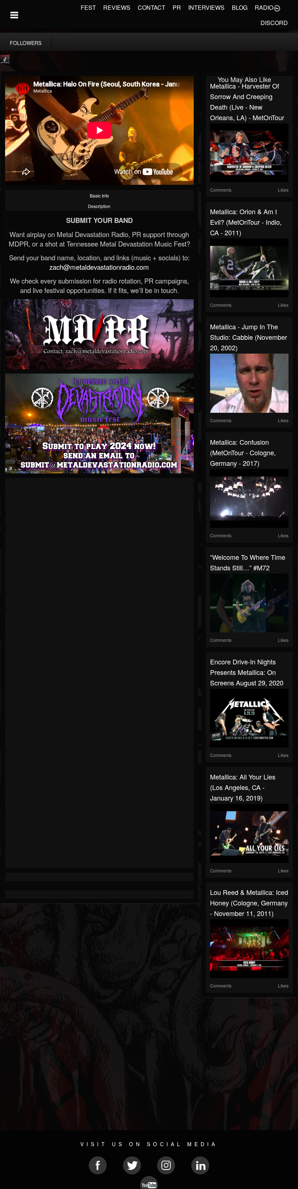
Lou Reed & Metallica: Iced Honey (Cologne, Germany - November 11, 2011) (249, 902)
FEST (88, 7)
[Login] (277, 7)
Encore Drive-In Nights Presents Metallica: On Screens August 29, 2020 (246, 672)
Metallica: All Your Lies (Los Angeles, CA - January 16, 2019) (242, 787)
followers (25, 42)
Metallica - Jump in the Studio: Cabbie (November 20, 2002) (248, 337)
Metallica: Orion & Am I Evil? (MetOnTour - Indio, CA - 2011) (246, 222)
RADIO (264, 7)
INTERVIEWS (206, 7)
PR (177, 7)
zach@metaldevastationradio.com (99, 267)
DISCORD (274, 23)
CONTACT (151, 7)
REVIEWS (116, 7)
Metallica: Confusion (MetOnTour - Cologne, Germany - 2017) (243, 452)
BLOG (239, 7)
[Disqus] (99, 579)
